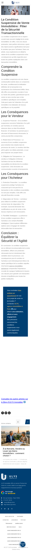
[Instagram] (11, 508)
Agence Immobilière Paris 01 (14, 530)
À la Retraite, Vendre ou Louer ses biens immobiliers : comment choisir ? (14, 452)
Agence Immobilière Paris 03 (14, 537)
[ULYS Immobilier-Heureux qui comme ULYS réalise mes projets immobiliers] (15, 2)
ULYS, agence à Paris (15, 306)
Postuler (23, 520)
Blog (20, 527)
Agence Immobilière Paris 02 (14, 534)
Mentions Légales (11, 527)
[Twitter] (4, 508)
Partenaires (20, 516)
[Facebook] (1, 508)
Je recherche (15, 520)
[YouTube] (8, 508)
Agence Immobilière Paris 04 (14, 541)
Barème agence (19, 523)
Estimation (6, 520)
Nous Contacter (9, 516)
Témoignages (8, 523)
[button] (8, 492)
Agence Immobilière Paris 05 (15, 544)
